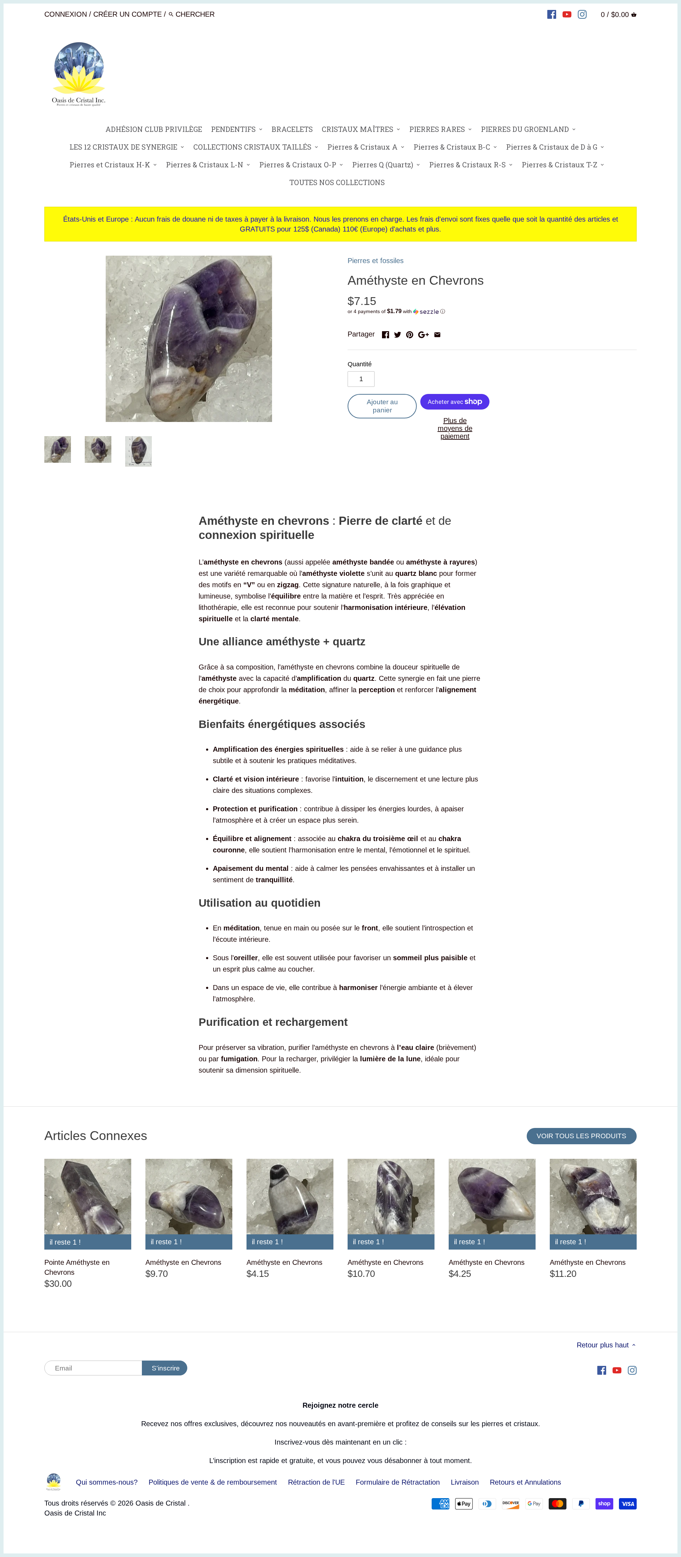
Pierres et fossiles (376, 261)
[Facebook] (551, 14)
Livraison (466, 1482)
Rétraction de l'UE (316, 1482)
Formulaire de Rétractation (398, 1482)
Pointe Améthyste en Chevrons (77, 1267)
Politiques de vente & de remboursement (213, 1482)
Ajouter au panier (382, 406)
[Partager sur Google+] (423, 333)
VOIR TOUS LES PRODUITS (581, 1136)
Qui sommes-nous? (107, 1482)
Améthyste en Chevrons (183, 1262)
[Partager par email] (437, 333)
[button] (492, 311)
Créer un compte (127, 14)
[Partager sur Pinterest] (409, 333)
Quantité (360, 364)
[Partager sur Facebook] (385, 333)
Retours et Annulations (525, 1482)
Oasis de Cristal (161, 1503)
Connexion (65, 14)
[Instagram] (582, 14)
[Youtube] (567, 14)
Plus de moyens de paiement (455, 428)
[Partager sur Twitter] (397, 333)
